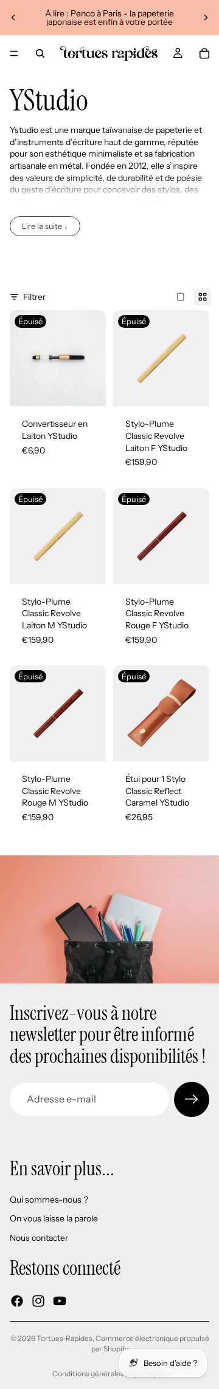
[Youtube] (59, 1300)
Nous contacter (39, 1237)
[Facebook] (17, 1300)
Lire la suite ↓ (45, 226)
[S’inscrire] (191, 1099)
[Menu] (14, 53)
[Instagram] (38, 1300)
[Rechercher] (40, 53)
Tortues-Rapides (64, 1338)
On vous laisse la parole (54, 1218)
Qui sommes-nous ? (49, 1199)
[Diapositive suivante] (205, 17)
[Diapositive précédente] (13, 17)
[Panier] (204, 53)
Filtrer (34, 296)
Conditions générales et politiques (109, 1373)
